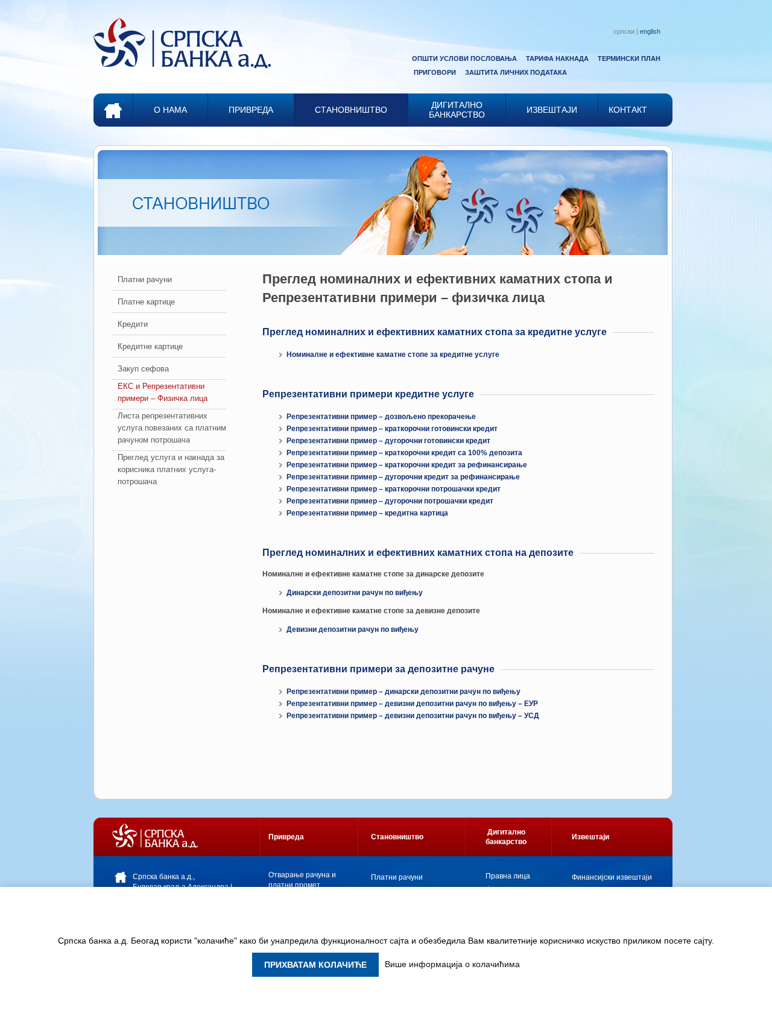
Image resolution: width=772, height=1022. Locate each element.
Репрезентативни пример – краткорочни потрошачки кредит (393, 489)
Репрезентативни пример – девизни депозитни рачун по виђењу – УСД (412, 715)
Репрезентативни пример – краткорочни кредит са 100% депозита (404, 453)
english (650, 31)
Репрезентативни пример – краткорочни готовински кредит (392, 428)
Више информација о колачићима (452, 964)
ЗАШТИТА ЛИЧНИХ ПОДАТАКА (516, 72)
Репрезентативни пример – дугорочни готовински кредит (388, 441)
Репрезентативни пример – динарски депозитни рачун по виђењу (403, 691)
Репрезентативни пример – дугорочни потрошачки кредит (389, 501)
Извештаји (590, 837)
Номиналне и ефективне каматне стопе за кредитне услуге (392, 354)
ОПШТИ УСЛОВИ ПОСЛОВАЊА (464, 58)
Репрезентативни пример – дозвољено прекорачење (381, 416)
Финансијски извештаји (612, 877)
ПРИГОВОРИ (435, 72)
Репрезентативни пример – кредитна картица (367, 513)
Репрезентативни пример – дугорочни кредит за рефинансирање (403, 477)
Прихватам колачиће (315, 965)
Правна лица (508, 876)
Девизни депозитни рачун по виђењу (352, 629)
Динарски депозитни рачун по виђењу (354, 592)
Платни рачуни (397, 877)
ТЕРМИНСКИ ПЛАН (629, 58)
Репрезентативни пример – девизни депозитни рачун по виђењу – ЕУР (412, 703)
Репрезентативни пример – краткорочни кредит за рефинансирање (406, 465)
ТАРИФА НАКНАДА (557, 58)
